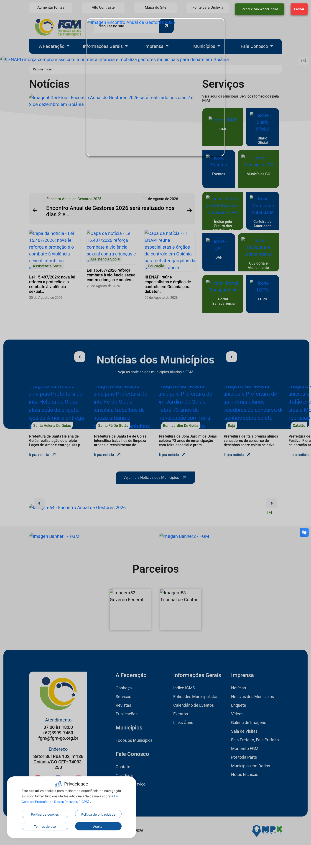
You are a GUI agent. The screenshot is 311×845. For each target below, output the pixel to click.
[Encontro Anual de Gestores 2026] (155, 87)
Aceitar (98, 826)
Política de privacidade (98, 814)
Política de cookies (45, 814)
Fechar (299, 9)
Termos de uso (45, 826)
